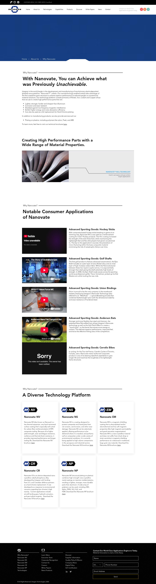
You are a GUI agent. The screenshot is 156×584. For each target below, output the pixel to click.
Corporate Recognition (49, 560)
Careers (44, 565)
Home (24, 59)
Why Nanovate (49, 59)
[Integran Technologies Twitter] (70, 571)
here (65, 124)
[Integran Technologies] (66, 571)
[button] (36, 9)
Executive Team (47, 558)
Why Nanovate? (23, 555)
